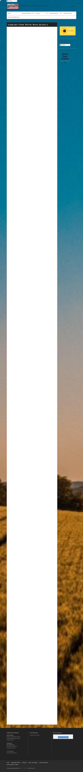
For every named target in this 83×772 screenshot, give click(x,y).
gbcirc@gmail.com (11, 744)
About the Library (54, 13)
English (63, 44)
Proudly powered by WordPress (13, 768)
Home (9, 13)
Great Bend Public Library (34, 5)
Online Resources (67, 13)
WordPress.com (32, 768)
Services (38, 13)
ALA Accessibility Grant (13, 17)
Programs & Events (26, 13)
